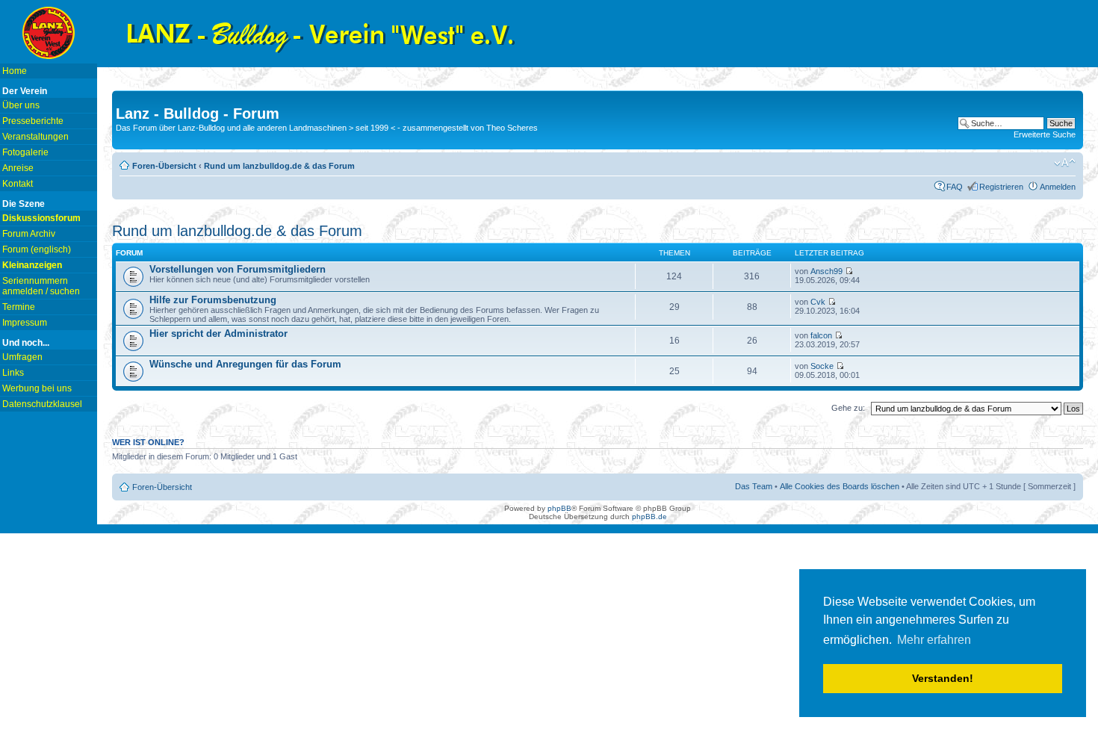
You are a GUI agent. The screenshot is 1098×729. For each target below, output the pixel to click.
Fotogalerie (25, 152)
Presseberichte (32, 121)
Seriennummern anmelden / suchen (41, 286)
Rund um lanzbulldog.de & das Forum (279, 165)
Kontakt (17, 184)
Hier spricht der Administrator (218, 333)
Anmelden (1058, 186)
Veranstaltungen (35, 136)
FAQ (954, 186)
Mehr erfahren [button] (934, 639)
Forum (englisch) (36, 249)
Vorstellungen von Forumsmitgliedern (237, 269)
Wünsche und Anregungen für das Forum (245, 364)
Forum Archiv (28, 234)
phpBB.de (649, 516)
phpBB (559, 508)
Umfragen (22, 357)
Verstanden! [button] (942, 678)
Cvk (817, 301)
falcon (821, 335)
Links (13, 372)
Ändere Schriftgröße (1065, 163)
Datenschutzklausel (42, 404)
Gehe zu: (848, 407)
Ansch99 (826, 271)
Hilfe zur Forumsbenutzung (212, 299)
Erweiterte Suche (1045, 134)
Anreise (18, 168)
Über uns (21, 105)
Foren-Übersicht (164, 165)
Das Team (753, 486)
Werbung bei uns (37, 388)
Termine (18, 307)
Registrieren (1001, 186)
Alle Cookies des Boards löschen (839, 486)
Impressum (24, 322)
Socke (822, 366)
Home (14, 71)
